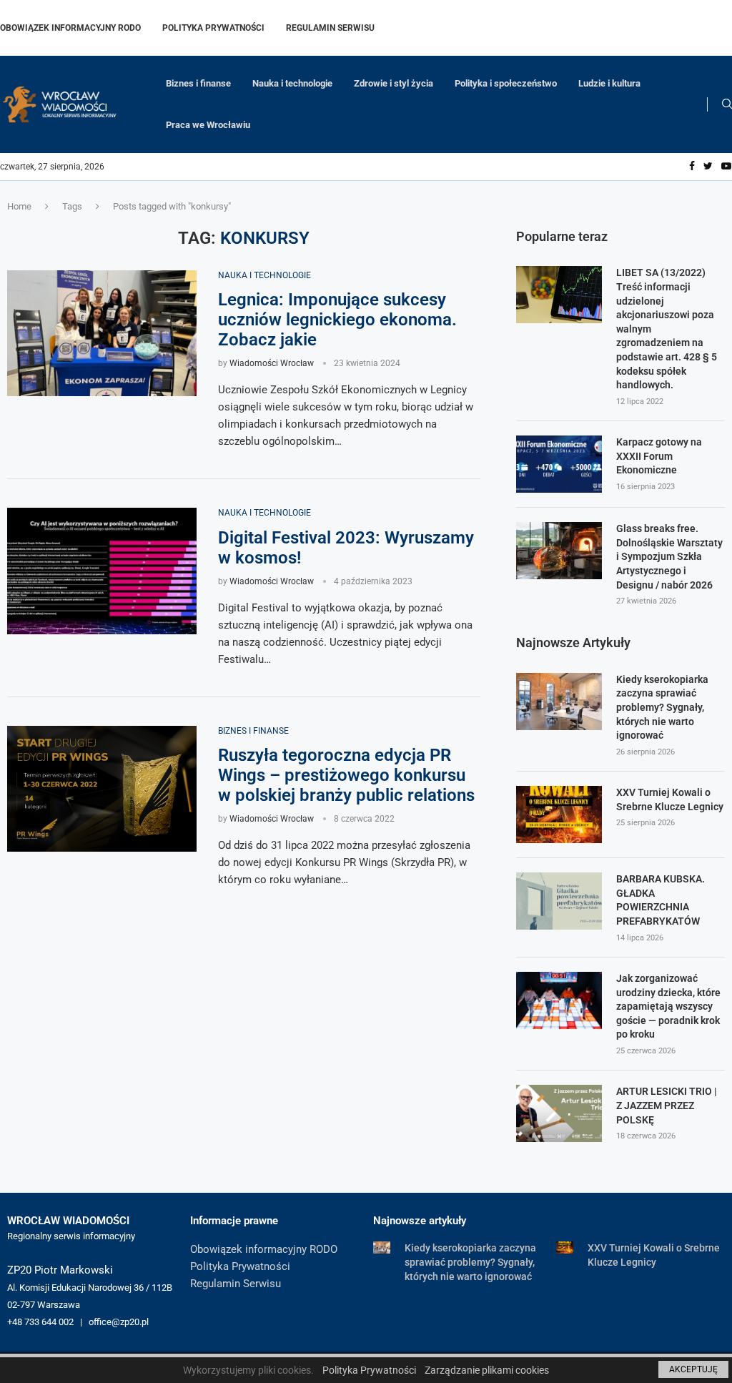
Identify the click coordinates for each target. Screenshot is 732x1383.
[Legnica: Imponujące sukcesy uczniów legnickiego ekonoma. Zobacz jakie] (102, 333)
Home (19, 206)
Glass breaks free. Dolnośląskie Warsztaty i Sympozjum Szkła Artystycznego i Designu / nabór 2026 (669, 556)
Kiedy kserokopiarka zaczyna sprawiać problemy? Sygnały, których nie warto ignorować (662, 707)
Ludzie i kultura (609, 83)
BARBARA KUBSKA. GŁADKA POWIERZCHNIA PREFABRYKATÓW (660, 900)
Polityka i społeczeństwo (506, 83)
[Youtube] (726, 166)
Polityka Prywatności (213, 28)
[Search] (727, 104)
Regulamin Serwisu (330, 28)
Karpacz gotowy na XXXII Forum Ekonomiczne (659, 456)
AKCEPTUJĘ (693, 1369)
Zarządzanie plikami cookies (487, 1370)
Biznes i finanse (198, 83)
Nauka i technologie (292, 83)
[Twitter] (708, 166)
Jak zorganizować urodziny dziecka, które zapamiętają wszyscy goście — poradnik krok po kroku (668, 1006)
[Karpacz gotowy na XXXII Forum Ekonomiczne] (559, 464)
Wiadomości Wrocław (271, 363)
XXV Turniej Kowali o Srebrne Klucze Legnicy (669, 799)
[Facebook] (692, 166)
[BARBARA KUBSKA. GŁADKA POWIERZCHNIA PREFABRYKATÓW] (559, 901)
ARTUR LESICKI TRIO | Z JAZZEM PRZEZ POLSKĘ (666, 1105)
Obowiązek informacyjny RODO (70, 28)
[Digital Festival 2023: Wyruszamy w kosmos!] (102, 571)
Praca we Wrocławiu (208, 124)
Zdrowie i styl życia (393, 83)
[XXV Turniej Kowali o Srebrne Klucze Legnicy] (559, 814)
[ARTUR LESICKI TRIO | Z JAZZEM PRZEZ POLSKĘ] (559, 1113)
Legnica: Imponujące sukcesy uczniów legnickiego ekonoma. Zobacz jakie (337, 320)
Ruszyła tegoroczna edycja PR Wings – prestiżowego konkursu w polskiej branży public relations (346, 775)
